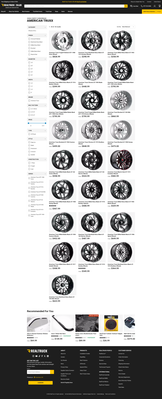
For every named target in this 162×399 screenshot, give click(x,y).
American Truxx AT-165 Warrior (37, 200)
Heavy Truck (83, 370)
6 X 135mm (34, 108)
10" (32, 83)
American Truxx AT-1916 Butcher (37, 187)
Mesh (32, 145)
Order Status (157, 1)
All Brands (82, 363)
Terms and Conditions (110, 394)
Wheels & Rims (32, 30)
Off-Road (33, 134)
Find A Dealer (121, 373)
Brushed (33, 48)
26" (32, 75)
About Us (63, 353)
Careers (63, 357)
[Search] (126, 6)
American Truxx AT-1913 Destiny (37, 183)
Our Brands (64, 360)
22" (32, 68)
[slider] (28, 123)
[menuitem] (3, 11)
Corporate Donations (104, 357)
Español (120, 384)
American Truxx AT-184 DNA (38, 192)
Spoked (33, 154)
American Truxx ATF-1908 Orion (37, 178)
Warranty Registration (124, 377)
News (62, 363)
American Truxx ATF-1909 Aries (37, 215)
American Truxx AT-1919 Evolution (37, 210)
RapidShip (82, 357)
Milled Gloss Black (35, 45)
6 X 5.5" (33, 112)
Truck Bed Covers (37, 11)
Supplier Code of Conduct (67, 370)
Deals (63, 11)
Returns (120, 370)
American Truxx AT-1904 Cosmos (37, 195)
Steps (56, 11)
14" (32, 89)
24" (32, 72)
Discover (70, 11)
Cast (32, 169)
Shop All (3, 11)
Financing (121, 360)
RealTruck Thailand (104, 385)
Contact (149, 1)
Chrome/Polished (35, 39)
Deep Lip (33, 142)
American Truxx (35, 100)
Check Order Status (123, 367)
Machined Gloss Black (36, 42)
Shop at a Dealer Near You (137, 1)
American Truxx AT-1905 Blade (37, 205)
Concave (33, 151)
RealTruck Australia (104, 375)
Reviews (101, 360)
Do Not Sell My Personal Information (73, 394)
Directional (34, 148)
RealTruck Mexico (103, 381)
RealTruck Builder (81, 1)
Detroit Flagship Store (67, 382)
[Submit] (52, 372)
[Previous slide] (28, 328)
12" (32, 86)
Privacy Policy (64, 367)
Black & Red (34, 54)
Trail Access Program (104, 367)
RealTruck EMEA (103, 378)
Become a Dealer (65, 379)
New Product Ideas (85, 373)
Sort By (119, 26)
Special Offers (83, 367)
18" (32, 62)
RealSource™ (102, 353)
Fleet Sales (121, 387)
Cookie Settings (100, 394)
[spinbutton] (31, 126)
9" (31, 92)
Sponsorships (102, 363)
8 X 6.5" (33, 115)
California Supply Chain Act (89, 394)
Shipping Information (124, 363)
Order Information (123, 357)
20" (32, 65)
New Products (26, 11)
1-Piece (33, 163)
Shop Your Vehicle (14, 11)
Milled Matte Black (35, 51)
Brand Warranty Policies (124, 380)
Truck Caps (49, 11)
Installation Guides (85, 353)
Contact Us (121, 353)
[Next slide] (133, 328)
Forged (33, 166)
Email (28, 368)
